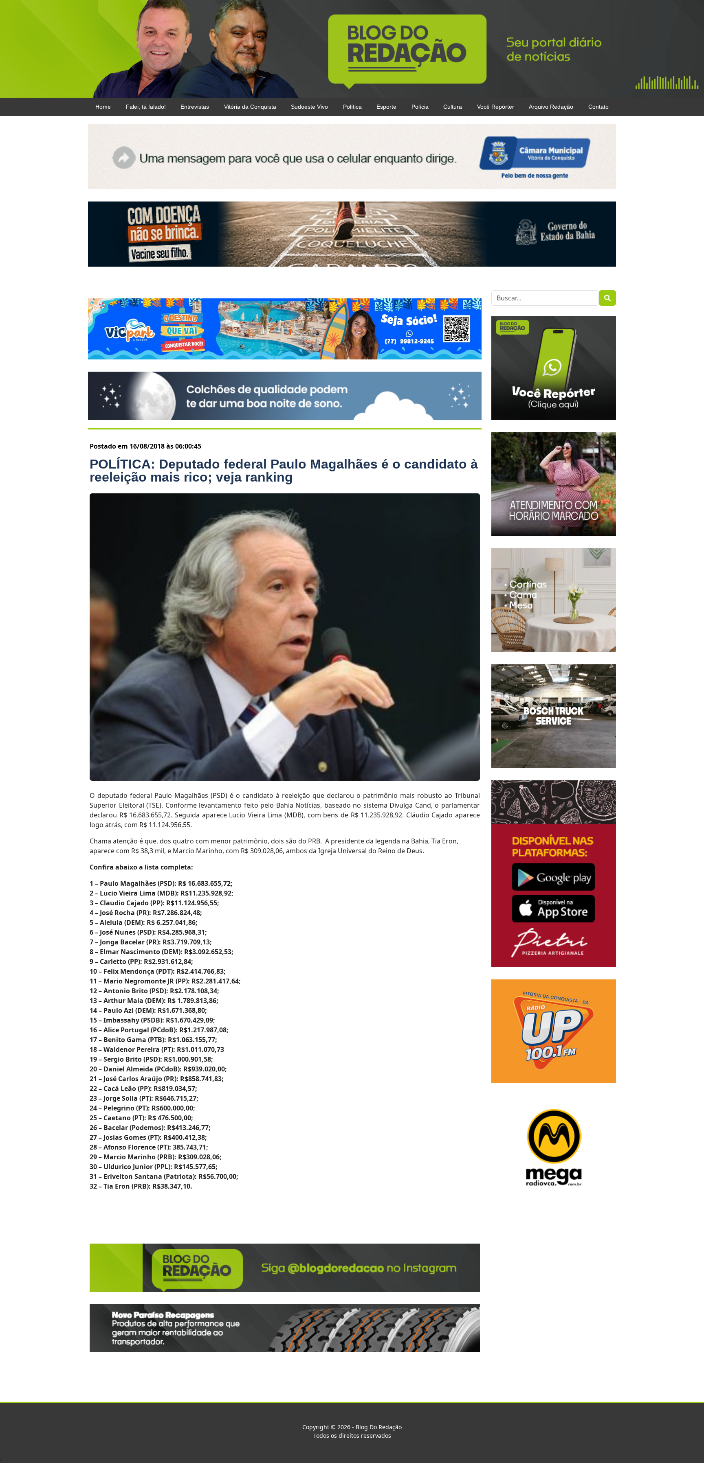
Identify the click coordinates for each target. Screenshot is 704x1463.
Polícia (420, 106)
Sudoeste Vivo (309, 106)
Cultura (452, 106)
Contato (598, 106)
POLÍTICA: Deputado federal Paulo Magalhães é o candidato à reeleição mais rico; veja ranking (284, 470)
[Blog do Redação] (352, 48)
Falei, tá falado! (146, 106)
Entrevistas (194, 106)
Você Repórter (495, 106)
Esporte (386, 106)
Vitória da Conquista (250, 106)
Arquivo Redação (551, 106)
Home (103, 106)
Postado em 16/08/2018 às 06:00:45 (145, 446)
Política (352, 106)
